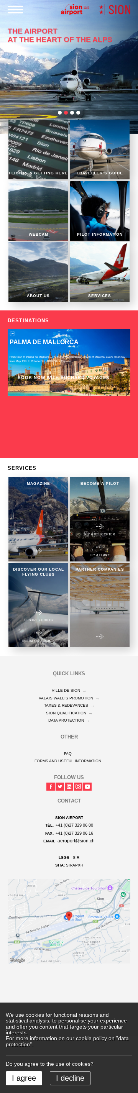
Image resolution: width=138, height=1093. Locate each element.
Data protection (69, 720)
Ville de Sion (69, 690)
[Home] (75, 9)
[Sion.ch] (114, 9)
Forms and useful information (67, 761)
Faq (68, 754)
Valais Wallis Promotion (69, 698)
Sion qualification (69, 713)
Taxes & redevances (69, 705)
